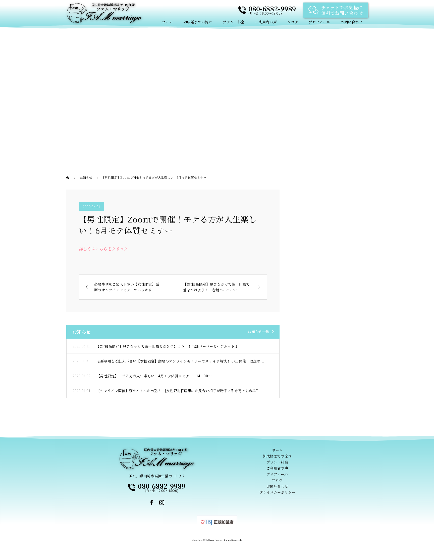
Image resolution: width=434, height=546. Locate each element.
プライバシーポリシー (277, 492)
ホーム (167, 21)
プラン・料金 (233, 21)
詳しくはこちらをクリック (103, 249)
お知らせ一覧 (258, 331)
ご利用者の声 (266, 21)
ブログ (292, 21)
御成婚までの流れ (197, 21)
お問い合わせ (351, 21)
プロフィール (319, 21)
